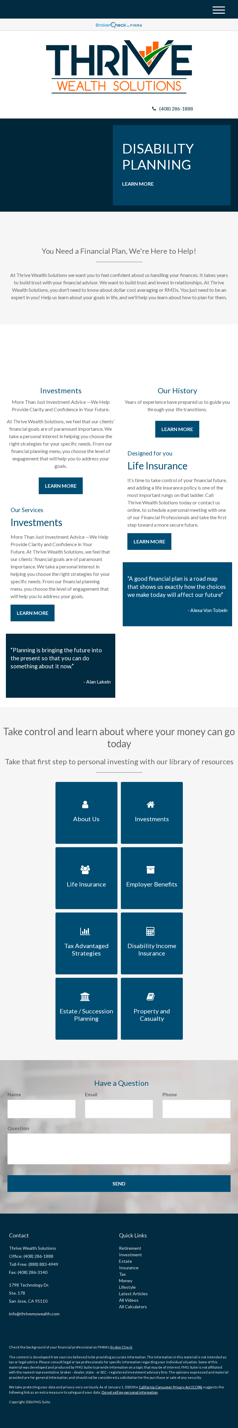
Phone (169, 1094)
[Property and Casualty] (151, 981)
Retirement (130, 1248)
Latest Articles (133, 1293)
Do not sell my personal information (130, 1392)
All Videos (129, 1300)
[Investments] (151, 785)
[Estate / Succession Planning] (86, 981)
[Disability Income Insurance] (151, 916)
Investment (130, 1254)
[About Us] (86, 785)
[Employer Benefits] (151, 851)
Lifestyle (127, 1287)
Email (91, 1094)
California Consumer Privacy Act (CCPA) (170, 1387)
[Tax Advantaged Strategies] (86, 916)
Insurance (129, 1267)
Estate (125, 1261)
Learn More (138, 184)
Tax (122, 1274)
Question (18, 1128)
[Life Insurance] (86, 851)
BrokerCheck (121, 1347)
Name (14, 1094)
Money (125, 1280)
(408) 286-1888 (176, 108)
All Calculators (133, 1306)
